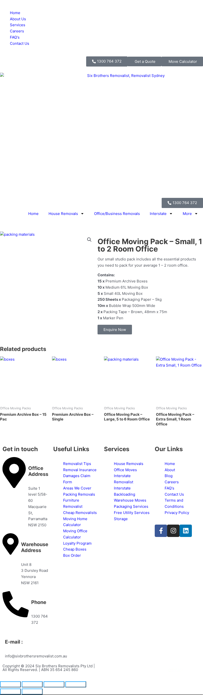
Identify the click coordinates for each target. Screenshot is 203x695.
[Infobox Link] (25, 492)
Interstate (158, 213)
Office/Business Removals (117, 213)
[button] (89, 239)
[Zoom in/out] (10, 684)
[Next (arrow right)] (32, 692)
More (187, 213)
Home (33, 213)
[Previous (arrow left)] (10, 692)
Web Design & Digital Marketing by (135, 670)
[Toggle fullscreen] (32, 684)
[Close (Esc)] (75, 684)
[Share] (54, 684)
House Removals (63, 213)
